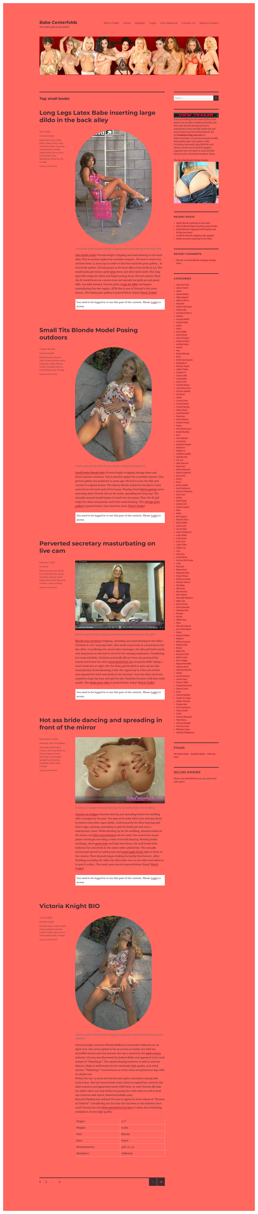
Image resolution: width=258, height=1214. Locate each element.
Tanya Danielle (183, 695)
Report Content (209, 23)
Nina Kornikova (183, 626)
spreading (44, 159)
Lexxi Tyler (181, 544)
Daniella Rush (182, 413)
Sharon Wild (182, 682)
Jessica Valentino (184, 491)
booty (46, 747)
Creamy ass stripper (87, 814)
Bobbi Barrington (184, 360)
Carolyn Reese (182, 385)
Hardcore (180, 447)
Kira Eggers (181, 516)
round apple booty (132, 851)
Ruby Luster (182, 657)
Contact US (188, 23)
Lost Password (168, 23)
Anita (178, 328)
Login (152, 23)
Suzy (178, 692)
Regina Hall (181, 645)
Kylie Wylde (181, 522)
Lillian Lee (181, 548)
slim (61, 152)
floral (41, 360)
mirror (57, 753)
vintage (43, 162)
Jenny (179, 479)
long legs (60, 146)
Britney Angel (182, 366)
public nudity (46, 932)
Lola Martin (181, 557)
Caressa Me (181, 375)
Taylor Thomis (183, 701)
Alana (179, 291)
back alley (50, 140)
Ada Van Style (182, 285)
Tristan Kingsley (184, 717)
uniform (43, 583)
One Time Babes (57, 743)
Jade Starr (180, 466)
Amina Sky (181, 310)
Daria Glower (182, 419)
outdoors (51, 367)
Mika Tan (180, 601)
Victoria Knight (46, 136)
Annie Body (181, 335)
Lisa (178, 551)
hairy (41, 929)
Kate (178, 510)
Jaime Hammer (183, 469)
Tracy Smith (182, 710)
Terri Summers (183, 707)
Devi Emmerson (183, 429)
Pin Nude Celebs (181, 754)
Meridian (180, 585)
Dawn (179, 425)
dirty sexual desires (104, 835)
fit (60, 357)
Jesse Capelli (182, 485)
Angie (179, 325)
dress (55, 357)
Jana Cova (180, 476)
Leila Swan (181, 538)
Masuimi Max (182, 573)
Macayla (180, 566)
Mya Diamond (182, 607)
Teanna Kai (181, 704)
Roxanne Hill (182, 654)
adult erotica (153, 1053)
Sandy (179, 673)
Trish (178, 713)
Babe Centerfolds (58, 22)
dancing (52, 750)
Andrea (179, 316)
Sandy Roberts (183, 676)
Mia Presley (181, 591)
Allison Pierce (182, 300)
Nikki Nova (181, 620)
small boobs (45, 155)
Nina (178, 623)
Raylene (180, 638)
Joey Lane (180, 494)
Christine (43, 566)
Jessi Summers (183, 488)
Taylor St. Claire (183, 698)
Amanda (43, 743)
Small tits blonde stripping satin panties (195, 235)
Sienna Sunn (182, 688)
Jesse (178, 482)
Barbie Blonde (182, 353)
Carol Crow (181, 382)
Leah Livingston (184, 532)
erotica (56, 926)
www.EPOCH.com (193, 778)
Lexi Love (180, 541)
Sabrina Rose (182, 667)
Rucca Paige (181, 660)
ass (40, 747)
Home (127, 23)
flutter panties (148, 489)
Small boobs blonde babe (90, 472)
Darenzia (180, 416)
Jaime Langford (183, 472)
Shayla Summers (184, 685)
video (51, 583)
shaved (52, 577)
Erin (178, 435)
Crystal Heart (182, 404)
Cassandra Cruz (183, 388)
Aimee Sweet (182, 288)
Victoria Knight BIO (69, 906)
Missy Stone (182, 604)
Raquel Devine (183, 635)
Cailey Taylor (182, 369)
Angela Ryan (182, 322)
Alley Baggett (182, 297)
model (57, 149)
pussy (61, 574)
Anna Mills (181, 332)
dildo (58, 140)
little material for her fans (117, 1107)
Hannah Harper (183, 444)
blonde (48, 357)
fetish (42, 143)
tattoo (52, 763)
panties (58, 929)
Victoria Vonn (182, 726)
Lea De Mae (181, 529)
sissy (55, 932)
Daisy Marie (181, 410)
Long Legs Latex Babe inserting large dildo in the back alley (97, 116)
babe (41, 140)
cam (55, 571)
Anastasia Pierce (184, 313)
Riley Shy (180, 651)
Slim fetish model (85, 255)
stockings (55, 580)
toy (61, 159)
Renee (179, 648)
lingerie (49, 753)
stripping (54, 159)
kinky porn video (100, 682)
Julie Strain (181, 501)
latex (113, 271)
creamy (43, 750)
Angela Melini (182, 319)
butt (58, 747)
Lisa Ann (180, 554)
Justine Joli (181, 504)
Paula (178, 632)
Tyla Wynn (181, 720)
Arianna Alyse (182, 341)
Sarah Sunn (181, 679)
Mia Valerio (181, 595)
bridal (53, 747)
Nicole (179, 616)
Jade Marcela (182, 463)
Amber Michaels (184, 306)
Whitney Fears (183, 729)
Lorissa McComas (184, 560)
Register (140, 23)
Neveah (179, 613)
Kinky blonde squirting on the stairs (193, 223)
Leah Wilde (181, 535)
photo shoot (45, 152)
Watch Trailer (111, 23)
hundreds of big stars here (190, 135)
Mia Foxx (180, 588)
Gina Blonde (182, 438)
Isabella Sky (181, 457)
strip (63, 580)
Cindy (179, 397)
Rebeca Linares (183, 641)
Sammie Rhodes (184, 670)
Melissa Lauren (183, 579)
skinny (55, 152)
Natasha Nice (182, 610)
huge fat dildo (129, 284)
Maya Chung (182, 576)
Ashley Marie (182, 344)
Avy (178, 350)
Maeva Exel (181, 569)
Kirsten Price (182, 519)
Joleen (179, 497)
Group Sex (181, 441)
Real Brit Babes (198, 754)
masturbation (46, 149)
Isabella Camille (183, 454)
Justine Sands (182, 507)
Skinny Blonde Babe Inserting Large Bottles (197, 226)
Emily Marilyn (182, 432)
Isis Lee (179, 460)
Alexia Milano (182, 294)
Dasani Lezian (182, 422)
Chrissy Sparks (183, 391)
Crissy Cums (182, 400)
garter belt (101, 843)
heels (48, 143)
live (41, 574)
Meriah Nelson (183, 582)
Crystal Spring (183, 407)
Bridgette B (181, 363)
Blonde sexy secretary (88, 640)
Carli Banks (181, 378)
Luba (178, 563)
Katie (178, 513)
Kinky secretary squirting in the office (194, 238)
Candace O (181, 372)
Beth (178, 357)
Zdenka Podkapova (185, 732)
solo (54, 155)
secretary (43, 577)
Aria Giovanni (182, 338)
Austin (179, 347)
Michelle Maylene (184, 598)
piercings (44, 757)
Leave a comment (48, 166)
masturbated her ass (121, 661)
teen (58, 763)
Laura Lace (181, 526)
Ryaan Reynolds (183, 663)
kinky (54, 143)
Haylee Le (180, 450)
